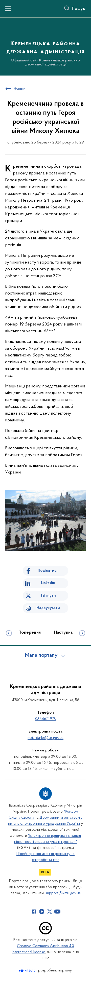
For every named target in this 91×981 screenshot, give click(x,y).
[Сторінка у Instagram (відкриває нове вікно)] (42, 912)
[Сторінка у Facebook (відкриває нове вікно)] (34, 912)
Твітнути (48, 596)
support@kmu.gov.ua (63, 893)
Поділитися (48, 571)
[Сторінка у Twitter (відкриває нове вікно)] (50, 912)
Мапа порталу (41, 655)
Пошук (78, 9)
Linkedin (48, 583)
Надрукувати (48, 608)
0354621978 (45, 719)
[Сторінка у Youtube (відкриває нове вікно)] (57, 912)
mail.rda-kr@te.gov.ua (45, 738)
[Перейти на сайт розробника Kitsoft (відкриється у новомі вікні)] (27, 970)
